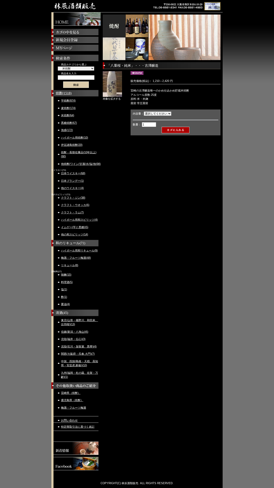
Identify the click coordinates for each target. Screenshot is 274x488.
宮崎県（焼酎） (70, 393)
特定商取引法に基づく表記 (77, 426)
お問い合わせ (69, 420)
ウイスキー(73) (58, 170)
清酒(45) (62, 313)
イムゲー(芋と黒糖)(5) (74, 227)
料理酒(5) (67, 282)
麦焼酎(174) (68, 108)
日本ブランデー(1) (72, 180)
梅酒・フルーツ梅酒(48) (76, 257)
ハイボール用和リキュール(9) (79, 250)
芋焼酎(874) (68, 100)
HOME (76, 19)
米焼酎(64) (67, 115)
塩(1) (64, 289)
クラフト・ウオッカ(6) (75, 205)
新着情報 (76, 448)
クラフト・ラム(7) (72, 212)
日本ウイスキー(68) (73, 173)
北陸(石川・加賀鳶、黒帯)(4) (79, 346)
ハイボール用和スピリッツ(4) (79, 219)
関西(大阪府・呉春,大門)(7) (78, 353)
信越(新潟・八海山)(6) (74, 331)
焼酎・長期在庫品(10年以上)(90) (78, 154)
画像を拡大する (112, 98)
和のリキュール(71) (70, 243)
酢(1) (64, 297)
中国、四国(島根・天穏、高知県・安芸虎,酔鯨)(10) (79, 363)
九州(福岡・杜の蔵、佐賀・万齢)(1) (79, 375)
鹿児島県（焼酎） (72, 400)
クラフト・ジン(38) (73, 197)
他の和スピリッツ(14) (74, 234)
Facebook (76, 463)
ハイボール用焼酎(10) (74, 137)
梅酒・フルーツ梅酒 (73, 407)
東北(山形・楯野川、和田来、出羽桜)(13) (79, 322)
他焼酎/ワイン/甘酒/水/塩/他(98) (81, 164)
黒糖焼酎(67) (69, 122)
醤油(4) (65, 304)
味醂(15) (66, 274)
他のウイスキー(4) (72, 188)
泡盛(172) (67, 130)
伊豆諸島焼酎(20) (71, 144)
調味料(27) (56, 272)
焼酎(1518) (63, 93)
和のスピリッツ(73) (60, 195)
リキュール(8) (69, 265)
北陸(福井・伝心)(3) (73, 339)
